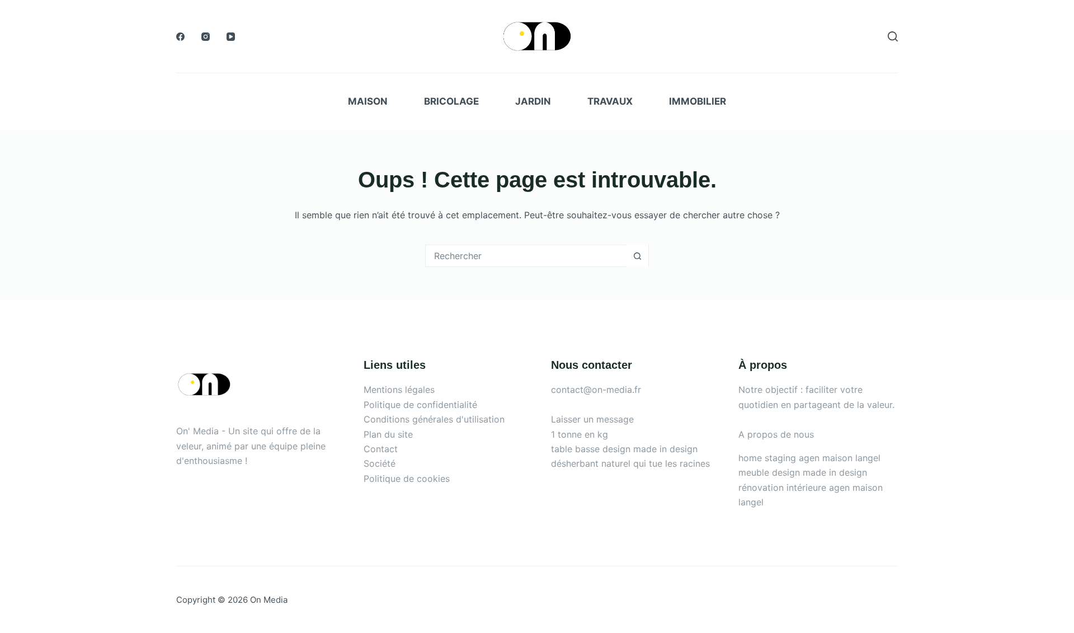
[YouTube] (231, 36)
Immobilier (697, 101)
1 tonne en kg (579, 434)
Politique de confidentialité (420, 404)
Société (379, 463)
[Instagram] (205, 36)
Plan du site (388, 434)
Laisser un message (592, 419)
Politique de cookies (407, 478)
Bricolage (451, 101)
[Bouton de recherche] (637, 256)
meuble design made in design (802, 472)
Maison (368, 101)
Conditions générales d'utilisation (434, 419)
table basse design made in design (624, 448)
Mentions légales (399, 389)
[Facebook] (180, 36)
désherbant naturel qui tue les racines (630, 463)
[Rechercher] (893, 36)
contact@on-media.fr (596, 389)
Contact (381, 448)
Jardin (533, 101)
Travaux (610, 101)
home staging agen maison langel (809, 457)
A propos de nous (776, 434)
